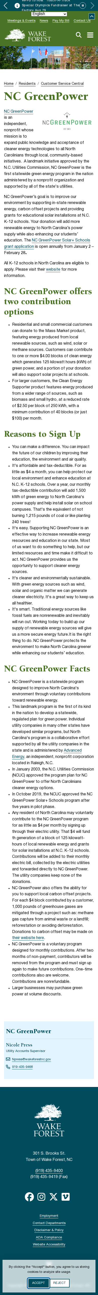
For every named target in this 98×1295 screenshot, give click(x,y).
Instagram (41, 1196)
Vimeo (65, 1196)
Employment (49, 1216)
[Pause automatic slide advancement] (82, 5)
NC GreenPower (18, 111)
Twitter (53, 1196)
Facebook (29, 1196)
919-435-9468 (22, 1067)
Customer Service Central (62, 84)
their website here (28, 938)
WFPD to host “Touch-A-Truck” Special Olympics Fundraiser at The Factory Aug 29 (51, 5)
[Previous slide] (5, 5)
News (44, 20)
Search (78, 35)
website (53, 269)
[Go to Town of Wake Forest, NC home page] (28, 35)
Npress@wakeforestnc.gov (31, 1059)
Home (9, 84)
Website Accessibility (49, 1244)
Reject (59, 1283)
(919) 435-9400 (49, 1171)
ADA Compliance (49, 1237)
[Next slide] (92, 5)
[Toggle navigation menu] (90, 35)
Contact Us (82, 20)
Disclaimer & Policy (49, 1230)
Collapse (92, 16)
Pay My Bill (61, 20)
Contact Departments (49, 1223)
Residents (27, 84)
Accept (38, 1283)
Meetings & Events (21, 20)
